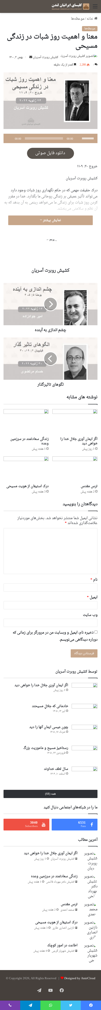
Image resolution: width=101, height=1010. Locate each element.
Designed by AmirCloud (79, 978)
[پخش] (9, 138)
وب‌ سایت (90, 615)
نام (93, 579)
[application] (50, 138)
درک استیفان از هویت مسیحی (27, 486)
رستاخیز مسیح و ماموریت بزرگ (45, 748)
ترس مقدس (89, 486)
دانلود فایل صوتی (50, 153)
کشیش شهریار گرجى (63, 951)
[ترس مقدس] (74, 469)
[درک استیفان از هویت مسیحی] (26, 469)
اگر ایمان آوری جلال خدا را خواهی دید (78, 441)
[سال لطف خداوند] (84, 775)
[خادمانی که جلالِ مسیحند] (84, 712)
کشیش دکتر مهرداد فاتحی (60, 882)
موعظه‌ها (77, 19)
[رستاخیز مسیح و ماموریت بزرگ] (84, 754)
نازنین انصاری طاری (63, 928)
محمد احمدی (67, 910)
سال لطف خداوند (56, 769)
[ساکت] (78, 138)
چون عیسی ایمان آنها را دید (48, 727)
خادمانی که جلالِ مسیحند (50, 706)
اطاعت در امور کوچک (62, 945)
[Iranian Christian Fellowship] (70, 6)
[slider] (88, 138)
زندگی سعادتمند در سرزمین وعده (29, 441)
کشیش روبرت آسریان (45, 57)
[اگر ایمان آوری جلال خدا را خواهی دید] (74, 422)
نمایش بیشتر (51, 220)
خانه (90, 19)
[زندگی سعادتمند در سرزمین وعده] (26, 422)
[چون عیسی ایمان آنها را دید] (84, 733)
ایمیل (92, 597)
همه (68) (50, 794)
